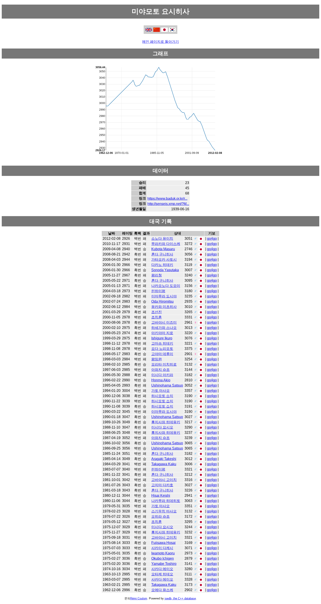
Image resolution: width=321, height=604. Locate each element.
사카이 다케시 (162, 548)
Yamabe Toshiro (163, 564)
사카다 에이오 (162, 569)
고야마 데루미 (162, 354)
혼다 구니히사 (162, 254)
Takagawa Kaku (163, 464)
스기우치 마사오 (164, 511)
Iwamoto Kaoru (163, 553)
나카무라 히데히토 (165, 501)
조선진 (156, 312)
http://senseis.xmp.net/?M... (168, 204)
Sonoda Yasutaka (165, 270)
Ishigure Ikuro (161, 338)
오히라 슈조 (160, 516)
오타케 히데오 (162, 574)
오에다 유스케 (162, 590)
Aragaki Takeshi (163, 459)
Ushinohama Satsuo (167, 385)
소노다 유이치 (162, 238)
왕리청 (156, 275)
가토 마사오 (160, 390)
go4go (212, 238)
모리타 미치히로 (164, 364)
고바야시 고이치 (164, 480)
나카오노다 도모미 (165, 286)
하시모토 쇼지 (162, 396)
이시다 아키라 (162, 375)
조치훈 (156, 317)
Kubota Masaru (163, 249)
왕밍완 (156, 359)
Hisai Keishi (160, 495)
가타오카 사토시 (164, 259)
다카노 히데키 (162, 265)
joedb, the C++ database (180, 598)
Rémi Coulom (138, 598)
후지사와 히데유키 (165, 422)
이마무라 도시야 (164, 296)
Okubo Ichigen (162, 558)
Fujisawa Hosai (163, 543)
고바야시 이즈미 (164, 322)
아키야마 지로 (162, 333)
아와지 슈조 (160, 369)
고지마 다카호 (162, 485)
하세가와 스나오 (164, 328)
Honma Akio (160, 380)
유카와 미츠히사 (164, 307)
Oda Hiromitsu (162, 301)
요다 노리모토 (162, 349)
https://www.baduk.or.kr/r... (167, 198)
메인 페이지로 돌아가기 (160, 41)
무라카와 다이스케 (165, 244)
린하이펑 (158, 291)
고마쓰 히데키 (162, 343)
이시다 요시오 (162, 427)
